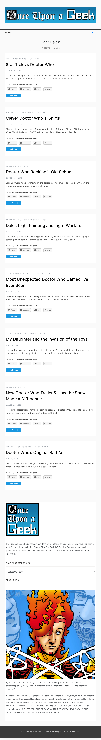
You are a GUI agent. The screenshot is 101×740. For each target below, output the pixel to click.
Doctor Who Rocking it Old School (39, 171)
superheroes (29, 333)
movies (26, 274)
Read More (13, 95)
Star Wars (40, 112)
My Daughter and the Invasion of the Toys (47, 339)
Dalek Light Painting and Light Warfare (43, 225)
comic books (24, 447)
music (25, 166)
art (8, 59)
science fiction (30, 220)
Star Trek (35, 59)
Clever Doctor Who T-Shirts (33, 118)
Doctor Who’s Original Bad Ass (36, 452)
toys (45, 220)
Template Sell (73, 732)
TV (23, 387)
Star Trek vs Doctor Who (30, 64)
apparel (10, 112)
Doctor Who (19, 59)
